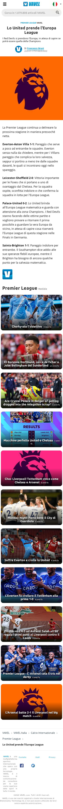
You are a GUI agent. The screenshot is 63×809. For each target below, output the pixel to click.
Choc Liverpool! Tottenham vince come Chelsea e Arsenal (31, 480)
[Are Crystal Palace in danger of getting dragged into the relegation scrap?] (31, 390)
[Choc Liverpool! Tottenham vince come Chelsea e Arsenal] (31, 468)
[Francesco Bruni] (19, 49)
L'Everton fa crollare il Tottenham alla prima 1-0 (31, 597)
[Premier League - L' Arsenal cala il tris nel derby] (31, 663)
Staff (37, 757)
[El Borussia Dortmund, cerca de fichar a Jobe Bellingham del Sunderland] (31, 351)
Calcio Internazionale (43, 733)
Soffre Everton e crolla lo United (27, 560)
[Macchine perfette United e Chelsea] (31, 429)
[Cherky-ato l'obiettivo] (31, 312)
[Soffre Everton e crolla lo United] (31, 546)
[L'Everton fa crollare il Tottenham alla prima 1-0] (31, 585)
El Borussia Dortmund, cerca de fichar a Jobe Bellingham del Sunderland (31, 363)
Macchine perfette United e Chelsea (29, 440)
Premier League (28, 23)
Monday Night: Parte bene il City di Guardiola (31, 519)
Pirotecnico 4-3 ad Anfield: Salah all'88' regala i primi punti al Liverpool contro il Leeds (31, 634)
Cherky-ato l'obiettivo (27, 326)
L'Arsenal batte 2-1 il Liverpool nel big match (31, 714)
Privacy (52, 757)
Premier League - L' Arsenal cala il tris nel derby (31, 675)
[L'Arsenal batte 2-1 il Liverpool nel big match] (31, 702)
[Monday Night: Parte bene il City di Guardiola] (31, 507)
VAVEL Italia (20, 733)
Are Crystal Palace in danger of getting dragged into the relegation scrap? (31, 402)
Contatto (22, 757)
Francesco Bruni (35, 48)
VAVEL (5, 733)
